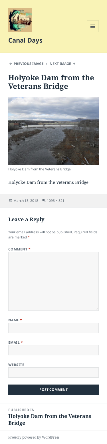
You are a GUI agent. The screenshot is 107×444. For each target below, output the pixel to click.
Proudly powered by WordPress (33, 437)
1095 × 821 (55, 200)
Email (15, 342)
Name (15, 320)
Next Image (60, 63)
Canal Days (25, 40)
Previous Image (29, 63)
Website (16, 364)
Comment (19, 249)
